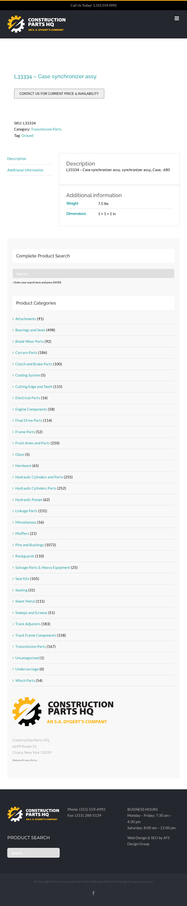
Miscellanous (26, 522)
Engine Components (31, 409)
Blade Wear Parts (29, 341)
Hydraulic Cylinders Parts (35, 488)
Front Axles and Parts (32, 443)
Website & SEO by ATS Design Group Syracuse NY (121, 881)
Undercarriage (27, 669)
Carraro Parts (26, 352)
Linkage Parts (26, 511)
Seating (21, 590)
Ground (27, 135)
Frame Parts (25, 432)
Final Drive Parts (28, 420)
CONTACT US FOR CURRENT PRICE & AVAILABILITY (59, 94)
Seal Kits (22, 578)
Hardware (23, 465)
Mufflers (22, 533)
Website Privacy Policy (24, 760)
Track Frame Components (35, 635)
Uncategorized (27, 658)
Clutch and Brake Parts (33, 364)
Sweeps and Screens (31, 612)
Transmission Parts (46, 129)
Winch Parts (25, 680)
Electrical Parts (27, 398)
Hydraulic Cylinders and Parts (39, 477)
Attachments (25, 319)
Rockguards (24, 556)
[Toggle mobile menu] (177, 18)
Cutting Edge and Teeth (34, 386)
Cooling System (27, 375)
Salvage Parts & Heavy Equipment (42, 567)
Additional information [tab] (25, 170)
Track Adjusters (28, 624)
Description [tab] (16, 158)
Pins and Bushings (29, 545)
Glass (19, 454)
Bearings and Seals (30, 330)
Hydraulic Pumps (28, 499)
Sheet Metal (25, 601)
